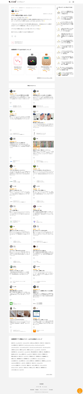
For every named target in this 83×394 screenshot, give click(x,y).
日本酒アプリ (28, 363)
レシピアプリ (29, 354)
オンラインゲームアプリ (39, 345)
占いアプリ (22, 369)
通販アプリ (29, 365)
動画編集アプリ (45, 356)
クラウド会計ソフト (15, 369)
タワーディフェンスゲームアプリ (36, 347)
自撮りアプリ (13, 358)
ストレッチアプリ (43, 365)
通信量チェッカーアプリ (46, 360)
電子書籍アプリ (27, 358)
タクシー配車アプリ (22, 354)
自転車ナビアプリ (14, 354)
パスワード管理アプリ (30, 360)
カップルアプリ (19, 342)
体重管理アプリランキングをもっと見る (44, 77)
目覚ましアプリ (32, 367)
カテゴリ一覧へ (49, 374)
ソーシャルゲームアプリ (24, 347)
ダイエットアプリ (14, 367)
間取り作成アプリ (14, 356)
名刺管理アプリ (38, 360)
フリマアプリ (23, 365)
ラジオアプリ (43, 349)
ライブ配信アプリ (14, 345)
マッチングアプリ (26, 342)
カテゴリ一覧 (38, 386)
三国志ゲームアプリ (15, 349)
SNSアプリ (42, 342)
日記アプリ (34, 363)
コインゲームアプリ (15, 347)
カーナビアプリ (21, 351)
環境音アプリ (44, 354)
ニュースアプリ (37, 349)
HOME (41, 384)
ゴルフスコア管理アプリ (16, 363)
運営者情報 (32, 389)
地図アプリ (41, 351)
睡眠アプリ (38, 367)
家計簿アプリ (35, 354)
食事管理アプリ (44, 367)
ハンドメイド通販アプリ (16, 365)
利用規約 (37, 389)
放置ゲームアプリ (23, 349)
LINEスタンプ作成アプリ (35, 342)
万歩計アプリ (26, 367)
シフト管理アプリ (33, 358)
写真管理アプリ (39, 356)
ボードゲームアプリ (46, 347)
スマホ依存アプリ (14, 360)
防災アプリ (21, 356)
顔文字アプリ (21, 345)
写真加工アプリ (32, 356)
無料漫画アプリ (20, 358)
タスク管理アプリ (22, 360)
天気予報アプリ (14, 351)
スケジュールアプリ (41, 358)
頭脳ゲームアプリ (30, 349)
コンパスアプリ (27, 351)
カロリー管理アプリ (35, 365)
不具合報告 (51, 389)
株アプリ (40, 354)
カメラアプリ (26, 356)
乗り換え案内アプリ (35, 351)
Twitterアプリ (47, 342)
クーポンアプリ (40, 363)
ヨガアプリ (21, 367)
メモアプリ (23, 363)
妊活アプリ (13, 342)
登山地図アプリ (47, 351)
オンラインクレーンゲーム (29, 345)
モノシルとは (44, 386)
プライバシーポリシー (44, 389)
